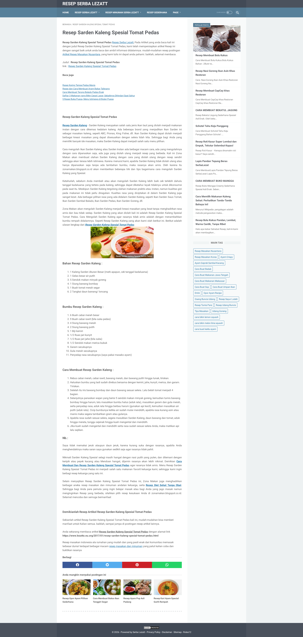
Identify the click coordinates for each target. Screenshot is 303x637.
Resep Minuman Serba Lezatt (122, 12)
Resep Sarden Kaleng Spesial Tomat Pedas (92, 66)
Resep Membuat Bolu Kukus (212, 55)
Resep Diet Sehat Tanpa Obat (163, 485)
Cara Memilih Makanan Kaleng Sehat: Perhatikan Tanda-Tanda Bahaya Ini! (214, 200)
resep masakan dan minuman (126, 546)
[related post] (76, 587)
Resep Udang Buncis (226, 305)
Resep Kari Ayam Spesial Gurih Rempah (166, 600)
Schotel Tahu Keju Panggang (212, 125)
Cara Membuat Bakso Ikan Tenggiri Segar (106, 600)
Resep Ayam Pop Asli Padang (134, 600)
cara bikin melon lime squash (209, 323)
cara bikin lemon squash (206, 317)
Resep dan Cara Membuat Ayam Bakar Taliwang (86, 88)
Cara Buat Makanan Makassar (210, 281)
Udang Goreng (219, 311)
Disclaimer (167, 632)
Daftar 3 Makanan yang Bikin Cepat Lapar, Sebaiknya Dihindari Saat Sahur (98, 95)
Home (65, 12)
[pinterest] (137, 565)
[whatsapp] (167, 565)
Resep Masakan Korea (206, 257)
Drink (197, 293)
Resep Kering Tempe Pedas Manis (78, 85)
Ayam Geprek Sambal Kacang (209, 263)
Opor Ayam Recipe (213, 293)
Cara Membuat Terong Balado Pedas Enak (83, 92)
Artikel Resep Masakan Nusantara (81, 54)
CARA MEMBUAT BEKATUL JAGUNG (216, 110)
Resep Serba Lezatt (85, 3)
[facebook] (77, 565)
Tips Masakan (201, 311)
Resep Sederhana (157, 12)
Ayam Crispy (226, 257)
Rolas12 (187, 632)
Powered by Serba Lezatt (133, 632)
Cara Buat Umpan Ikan (224, 287)
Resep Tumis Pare (203, 305)
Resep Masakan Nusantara (208, 251)
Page (175, 12)
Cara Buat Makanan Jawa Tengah (211, 275)
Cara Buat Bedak (203, 269)
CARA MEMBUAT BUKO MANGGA (215, 180)
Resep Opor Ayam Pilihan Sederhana (75, 600)
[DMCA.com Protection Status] (151, 628)
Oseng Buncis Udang (205, 299)
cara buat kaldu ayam (205, 329)
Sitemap (178, 632)
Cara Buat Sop (202, 287)
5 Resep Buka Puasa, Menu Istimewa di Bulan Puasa (88, 99)
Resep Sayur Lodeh (228, 299)
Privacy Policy (153, 632)
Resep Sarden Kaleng (74, 125)
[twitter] (107, 565)
